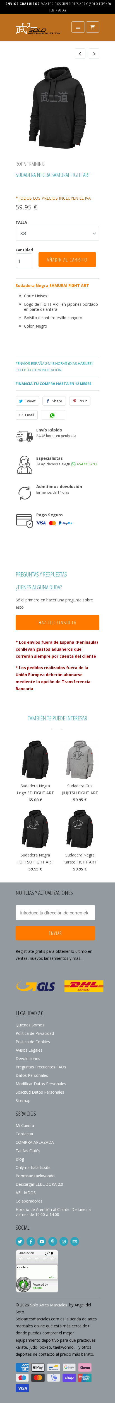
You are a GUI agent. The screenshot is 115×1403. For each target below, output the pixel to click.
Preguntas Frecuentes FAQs (41, 1067)
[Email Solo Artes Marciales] (74, 1241)
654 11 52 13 (86, 464)
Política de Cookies (33, 1041)
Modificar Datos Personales (41, 1083)
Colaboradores (29, 1201)
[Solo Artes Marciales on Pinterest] (52, 1241)
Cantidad (24, 249)
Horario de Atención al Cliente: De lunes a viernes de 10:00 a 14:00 (53, 1212)
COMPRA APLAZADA (35, 1142)
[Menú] (78, 27)
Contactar (24, 1133)
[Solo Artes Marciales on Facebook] (31, 1241)
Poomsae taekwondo (35, 1175)
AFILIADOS (26, 1192)
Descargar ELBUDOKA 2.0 (39, 1184)
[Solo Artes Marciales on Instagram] (63, 1241)
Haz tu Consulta (57, 622)
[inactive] (37, 1291)
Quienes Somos (30, 1025)
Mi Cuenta (25, 1125)
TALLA (21, 222)
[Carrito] (92, 27)
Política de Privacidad (35, 1033)
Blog (20, 1159)
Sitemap (23, 1100)
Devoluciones (28, 1058)
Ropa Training (30, 163)
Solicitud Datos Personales (40, 1092)
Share (57, 400)
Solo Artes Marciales (48, 1305)
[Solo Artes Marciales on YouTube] (41, 1241)
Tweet (30, 400)
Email (29, 414)
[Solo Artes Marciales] (38, 29)
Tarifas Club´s (28, 1150)
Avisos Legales (29, 1050)
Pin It (83, 400)
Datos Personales (32, 1075)
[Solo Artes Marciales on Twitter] (20, 1241)
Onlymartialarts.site (33, 1167)
